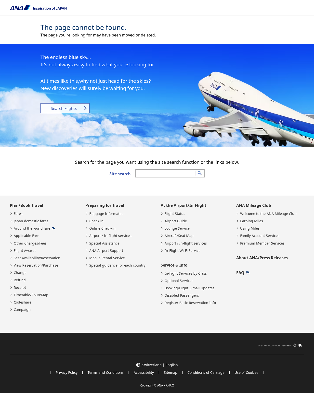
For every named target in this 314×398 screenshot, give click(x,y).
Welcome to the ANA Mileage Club (268, 213)
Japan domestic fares (31, 221)
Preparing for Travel (104, 205)
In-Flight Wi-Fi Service (182, 250)
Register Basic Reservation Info (190, 303)
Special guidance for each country (117, 265)
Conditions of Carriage (205, 372)
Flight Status (175, 213)
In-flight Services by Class (186, 273)
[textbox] (170, 173)
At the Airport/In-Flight (183, 205)
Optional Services (179, 281)
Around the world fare (32, 228)
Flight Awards (25, 250)
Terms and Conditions (106, 372)
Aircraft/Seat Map (179, 236)
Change (20, 272)
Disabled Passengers (182, 295)
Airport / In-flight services (110, 236)
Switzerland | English (160, 365)
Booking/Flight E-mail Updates (189, 288)
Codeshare (22, 302)
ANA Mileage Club (253, 205)
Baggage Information (107, 213)
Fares (18, 213)
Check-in (96, 221)
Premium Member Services (262, 243)
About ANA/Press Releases (262, 257)
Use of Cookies (246, 372)
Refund (20, 280)
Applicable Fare (26, 236)
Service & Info (174, 265)
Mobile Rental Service (107, 258)
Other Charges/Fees (30, 243)
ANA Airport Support (106, 250)
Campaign (22, 309)
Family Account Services (259, 236)
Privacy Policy (67, 372)
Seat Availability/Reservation (37, 258)
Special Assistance (104, 243)
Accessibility (144, 372)
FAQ (240, 272)
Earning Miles (251, 221)
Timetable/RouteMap (31, 295)
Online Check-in (102, 228)
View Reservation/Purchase (36, 265)
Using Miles (250, 228)
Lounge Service (177, 228)
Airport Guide (176, 221)
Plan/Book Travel (26, 205)
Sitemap (170, 372)
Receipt (20, 287)
